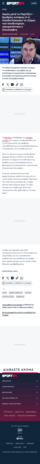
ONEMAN (30, 443)
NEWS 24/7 (20, 443)
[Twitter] (7, 84)
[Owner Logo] (20, 430)
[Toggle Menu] (3, 3)
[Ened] (20, 438)
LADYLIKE (17, 447)
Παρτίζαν (8, 137)
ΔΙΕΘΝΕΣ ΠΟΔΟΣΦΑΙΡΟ (16, 292)
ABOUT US (19, 412)
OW (24, 447)
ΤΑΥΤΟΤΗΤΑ (8, 412)
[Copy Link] (17, 84)
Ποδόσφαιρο (20, 296)
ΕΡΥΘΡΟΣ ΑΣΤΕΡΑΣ (8, 296)
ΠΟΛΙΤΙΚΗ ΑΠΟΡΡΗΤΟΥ (27, 415)
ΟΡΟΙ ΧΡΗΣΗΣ (9, 415)
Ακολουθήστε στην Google (12, 305)
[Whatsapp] (21, 84)
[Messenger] (12, 84)
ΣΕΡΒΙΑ (4, 292)
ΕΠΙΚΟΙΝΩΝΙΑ (31, 412)
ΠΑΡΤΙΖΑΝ (28, 292)
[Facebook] (3, 84)
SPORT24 (9, 443)
